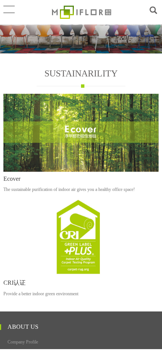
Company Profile (23, 342)
